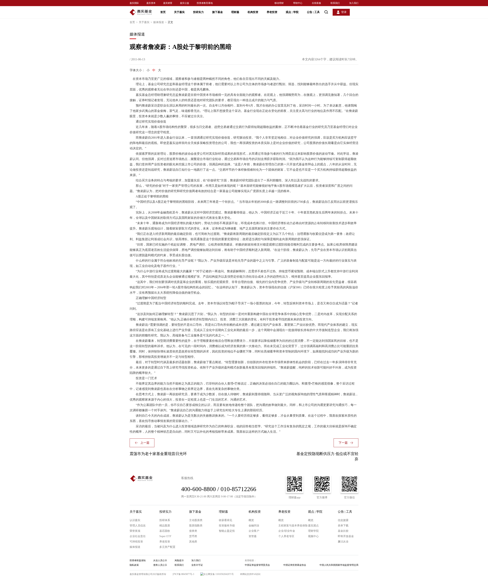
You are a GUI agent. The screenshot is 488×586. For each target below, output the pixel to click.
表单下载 (343, 525)
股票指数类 (195, 525)
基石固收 (164, 530)
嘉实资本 (151, 3)
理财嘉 (235, 12)
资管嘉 (253, 536)
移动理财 (279, 3)
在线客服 (316, 3)
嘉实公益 (184, 3)
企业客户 (254, 530)
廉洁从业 (343, 541)
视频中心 (313, 536)
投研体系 (164, 520)
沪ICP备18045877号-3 (183, 574)
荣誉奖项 (135, 530)
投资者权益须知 (138, 560)
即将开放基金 (346, 536)
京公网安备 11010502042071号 (218, 574)
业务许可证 (197, 565)
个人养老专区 (286, 536)
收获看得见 (225, 520)
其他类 (193, 541)
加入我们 (353, 3)
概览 (251, 520)
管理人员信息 (138, 525)
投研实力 (198, 12)
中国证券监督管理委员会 (257, 565)
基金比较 (343, 530)
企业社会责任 (138, 536)
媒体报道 (160, 22)
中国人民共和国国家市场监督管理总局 (338, 565)
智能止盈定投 (227, 530)
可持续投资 (136, 541)
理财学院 (313, 530)
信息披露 (343, 520)
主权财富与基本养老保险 (293, 525)
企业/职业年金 (286, 530)
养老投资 (272, 12)
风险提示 (179, 560)
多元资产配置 (167, 547)
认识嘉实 (135, 520)
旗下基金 (217, 12)
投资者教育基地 (205, 3)
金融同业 (254, 525)
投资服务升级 (227, 525)
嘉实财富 (167, 3)
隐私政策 (134, 565)
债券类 (193, 530)
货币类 (193, 536)
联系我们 (335, 3)
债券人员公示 (160, 565)
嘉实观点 (313, 525)
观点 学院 (292, 12)
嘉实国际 (134, 3)
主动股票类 (195, 520)
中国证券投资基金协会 (294, 565)
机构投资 (253, 12)
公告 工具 (313, 12)
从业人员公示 (160, 560)
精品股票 (164, 525)
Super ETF (165, 536)
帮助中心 (297, 3)
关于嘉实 (179, 12)
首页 (163, 12)
